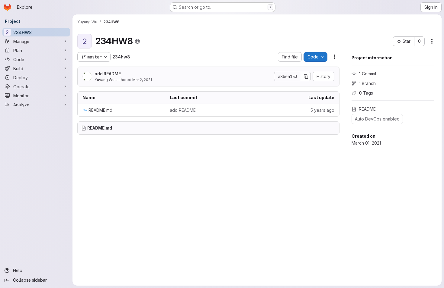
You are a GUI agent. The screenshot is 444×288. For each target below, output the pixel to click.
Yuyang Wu (104, 79)
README (367, 108)
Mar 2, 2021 (142, 79)
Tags (366, 92)
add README (108, 73)
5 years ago (322, 110)
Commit (367, 73)
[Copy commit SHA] (306, 76)
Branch (367, 83)
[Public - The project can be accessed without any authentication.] (137, 41)
